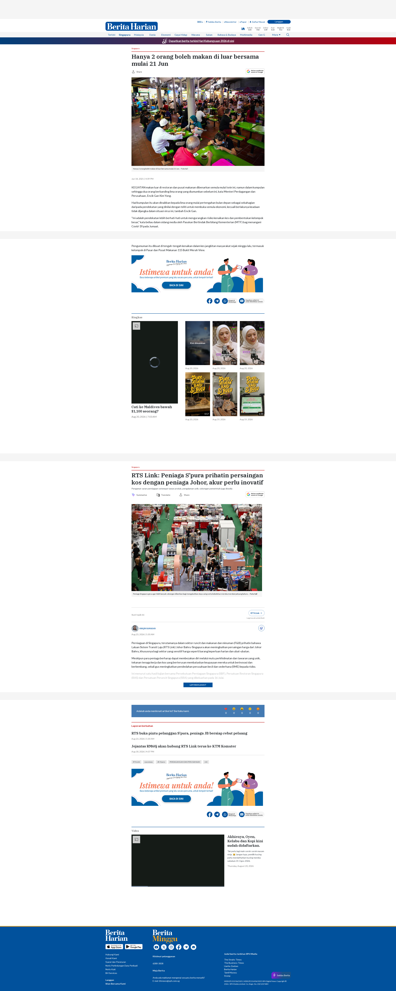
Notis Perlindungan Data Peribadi (121, 965)
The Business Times (234, 963)
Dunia (152, 34)
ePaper (243, 22)
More (275, 34)
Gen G (261, 34)
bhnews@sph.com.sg (169, 981)
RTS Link (136, 762)
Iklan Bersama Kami (115, 983)
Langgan (279, 21)
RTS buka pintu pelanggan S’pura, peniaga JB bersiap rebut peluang (189, 733)
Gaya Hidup (180, 34)
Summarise (142, 495)
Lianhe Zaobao (231, 966)
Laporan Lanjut (198, 685)
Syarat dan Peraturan (115, 962)
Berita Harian (230, 969)
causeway (148, 762)
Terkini (111, 34)
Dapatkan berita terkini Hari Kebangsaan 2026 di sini (201, 41)
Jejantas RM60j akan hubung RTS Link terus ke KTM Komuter (183, 746)
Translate (165, 495)
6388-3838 (158, 963)
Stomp (227, 975)
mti (206, 762)
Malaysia (139, 34)
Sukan (209, 34)
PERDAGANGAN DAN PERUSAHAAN (185, 762)
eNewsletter (230, 22)
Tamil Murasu (230, 972)
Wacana (195, 34)
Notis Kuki (110, 969)
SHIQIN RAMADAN (147, 628)
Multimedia (246, 34)
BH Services (111, 973)
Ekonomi (166, 34)
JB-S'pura (161, 762)
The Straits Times (233, 959)
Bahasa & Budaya (226, 34)
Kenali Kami (111, 958)
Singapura (124, 34)
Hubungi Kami (112, 954)
